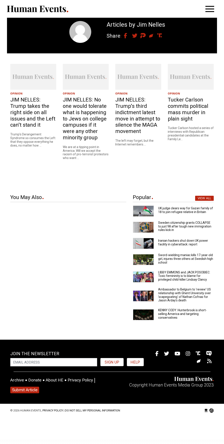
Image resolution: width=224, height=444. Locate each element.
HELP (135, 362)
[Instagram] (188, 354)
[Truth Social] (198, 354)
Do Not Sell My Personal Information (92, 410)
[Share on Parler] (140, 36)
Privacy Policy (80, 380)
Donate (34, 380)
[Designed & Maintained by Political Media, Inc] (206, 410)
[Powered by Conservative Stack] (211, 410)
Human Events (37, 9)
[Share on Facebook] (124, 36)
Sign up (112, 362)
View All (204, 198)
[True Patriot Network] (209, 354)
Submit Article (24, 389)
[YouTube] (177, 354)
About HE (54, 380)
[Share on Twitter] (132, 36)
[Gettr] (199, 361)
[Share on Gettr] (149, 36)
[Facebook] (157, 354)
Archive (17, 380)
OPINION (16, 93)
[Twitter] (166, 354)
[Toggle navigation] (210, 9)
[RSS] (209, 361)
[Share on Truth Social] (157, 36)
